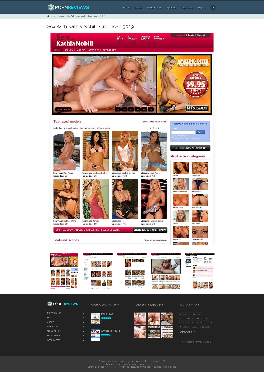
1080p (198, 314)
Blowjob (107, 338)
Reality (106, 321)
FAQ (49, 317)
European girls (188, 319)
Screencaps (92, 16)
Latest (138, 7)
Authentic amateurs (190, 327)
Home (126, 7)
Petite (207, 327)
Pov (210, 323)
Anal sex (199, 323)
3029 (102, 16)
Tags (200, 7)
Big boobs (186, 314)
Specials (171, 7)
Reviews (61, 16)
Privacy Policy (54, 335)
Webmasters (53, 340)
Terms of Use (54, 331)
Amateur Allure (110, 330)
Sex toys (186, 323)
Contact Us (53, 326)
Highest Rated (154, 7)
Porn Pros (107, 314)
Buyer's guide (54, 313)
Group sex (204, 319)
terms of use (151, 364)
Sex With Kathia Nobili (76, 16)
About (50, 322)
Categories (187, 7)
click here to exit (112, 367)
